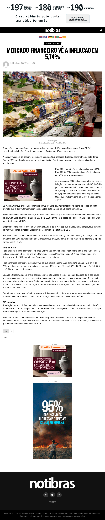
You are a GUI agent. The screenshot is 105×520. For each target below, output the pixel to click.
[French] (47, 37)
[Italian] (54, 37)
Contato (52, 502)
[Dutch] (41, 37)
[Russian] (60, 37)
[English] (44, 37)
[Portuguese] (57, 37)
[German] (50, 37)
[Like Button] (6, 331)
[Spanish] (64, 37)
